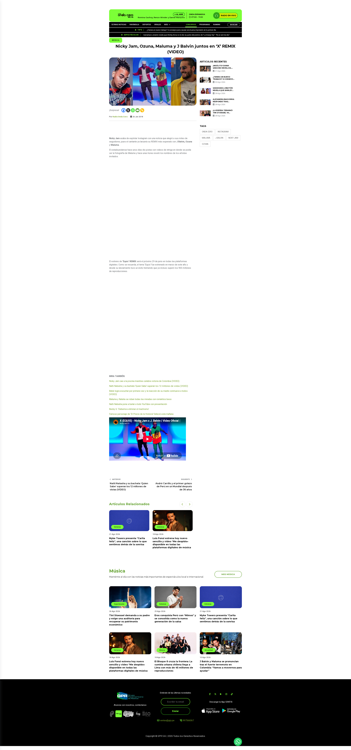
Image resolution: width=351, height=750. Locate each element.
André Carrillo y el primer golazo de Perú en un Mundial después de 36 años (173, 486)
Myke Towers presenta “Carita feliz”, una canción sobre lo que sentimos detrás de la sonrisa (218, 618)
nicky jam (233, 138)
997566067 (188, 720)
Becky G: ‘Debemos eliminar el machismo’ (129, 409)
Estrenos (121, 527)
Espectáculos (119, 604)
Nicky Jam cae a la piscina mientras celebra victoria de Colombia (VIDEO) (144, 381)
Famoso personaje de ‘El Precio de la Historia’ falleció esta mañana (141, 414)
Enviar (175, 711)
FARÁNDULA (134, 25)
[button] (182, 504)
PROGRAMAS (204, 25)
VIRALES (157, 25)
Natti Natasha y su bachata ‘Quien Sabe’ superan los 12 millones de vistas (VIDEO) (148, 386)
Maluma (206, 138)
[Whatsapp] (133, 110)
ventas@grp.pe (167, 720)
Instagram (223, 132)
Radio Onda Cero (120, 116)
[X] (128, 110)
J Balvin (219, 138)
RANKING (216, 25)
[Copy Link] (142, 110)
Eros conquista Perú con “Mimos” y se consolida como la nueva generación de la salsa (175, 618)
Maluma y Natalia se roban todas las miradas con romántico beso (140, 399)
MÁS (166, 25)
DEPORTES (146, 25)
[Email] (137, 110)
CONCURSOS (191, 25)
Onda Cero (207, 132)
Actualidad (209, 650)
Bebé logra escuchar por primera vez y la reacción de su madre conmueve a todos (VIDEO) (148, 393)
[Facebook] (123, 110)
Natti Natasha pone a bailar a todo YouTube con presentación (138, 404)
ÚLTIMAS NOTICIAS (118, 25)
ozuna (205, 144)
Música (115, 40)
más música (228, 574)
